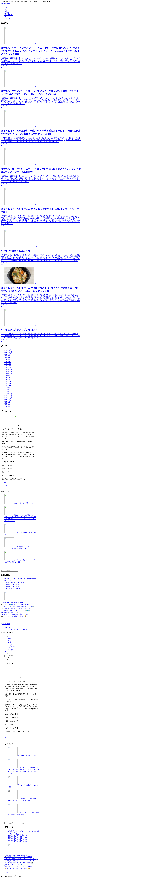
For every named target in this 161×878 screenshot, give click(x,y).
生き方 (10, 644)
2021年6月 (7, 381)
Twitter (4, 482)
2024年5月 (7, 350)
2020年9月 (7, 399)
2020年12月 (8, 393)
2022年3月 (7, 364)
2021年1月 (7, 391)
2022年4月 (7, 362)
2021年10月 (8, 373)
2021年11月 (8, 371)
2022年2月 (7, 366)
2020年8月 (7, 401)
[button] (23, 823)
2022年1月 (7, 368)
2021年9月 (7, 375)
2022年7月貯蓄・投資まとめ (13, 588)
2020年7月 (7, 403)
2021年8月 (7, 377)
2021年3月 (7, 387)
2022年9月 (7, 354)
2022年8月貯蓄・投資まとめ (13, 586)
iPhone (10, 648)
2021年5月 (7, 383)
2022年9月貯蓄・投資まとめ (23, 503)
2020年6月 (7, 405)
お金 (9, 638)
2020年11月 (8, 395)
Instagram (4, 485)
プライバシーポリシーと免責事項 (15, 629)
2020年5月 (7, 407)
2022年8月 (7, 356)
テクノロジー (12, 646)
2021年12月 (8, 369)
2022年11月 (8, 352)
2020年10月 (8, 397)
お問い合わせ (8, 627)
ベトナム (11, 650)
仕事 (9, 642)
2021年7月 (7, 379)
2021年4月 (7, 385)
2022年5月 (7, 360)
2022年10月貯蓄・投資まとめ (14, 582)
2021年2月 (7, 389)
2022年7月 (7, 358)
